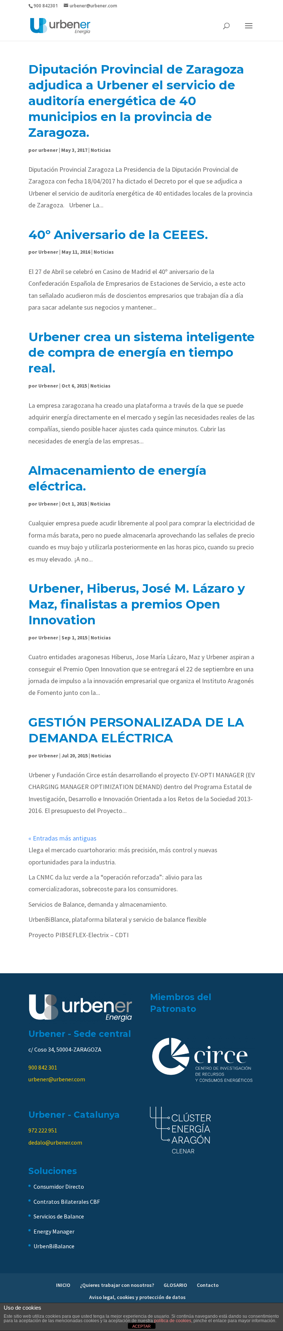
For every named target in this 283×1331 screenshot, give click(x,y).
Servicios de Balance (59, 1216)
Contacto (208, 1285)
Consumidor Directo (59, 1186)
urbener (48, 150)
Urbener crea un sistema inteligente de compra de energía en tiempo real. (141, 352)
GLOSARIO (175, 1285)
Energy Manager (54, 1231)
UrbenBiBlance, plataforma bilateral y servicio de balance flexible (117, 919)
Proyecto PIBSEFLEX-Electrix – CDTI (78, 935)
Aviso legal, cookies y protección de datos (137, 1297)
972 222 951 (42, 1130)
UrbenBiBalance (54, 1246)
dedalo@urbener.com (55, 1142)
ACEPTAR (141, 1326)
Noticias (101, 150)
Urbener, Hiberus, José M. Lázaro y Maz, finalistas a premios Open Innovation (136, 604)
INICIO (63, 1285)
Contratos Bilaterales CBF (67, 1201)
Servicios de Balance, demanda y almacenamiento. (97, 904)
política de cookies (172, 1320)
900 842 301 (42, 1067)
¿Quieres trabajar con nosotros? (117, 1285)
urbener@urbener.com (56, 1079)
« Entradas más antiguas (62, 838)
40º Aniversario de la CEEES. (118, 234)
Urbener (48, 252)
